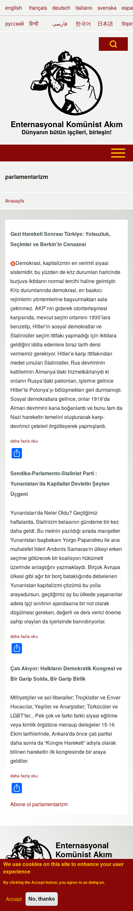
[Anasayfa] (66, 83)
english (13, 7)
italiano (84, 7)
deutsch (61, 7)
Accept (14, 899)
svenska (107, 7)
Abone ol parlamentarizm (39, 804)
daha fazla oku (24, 441)
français (38, 7)
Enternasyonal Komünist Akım (67, 123)
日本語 (105, 23)
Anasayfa (14, 200)
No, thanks (41, 899)
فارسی (59, 23)
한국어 (83, 23)
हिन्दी (33, 23)
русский (14, 23)
